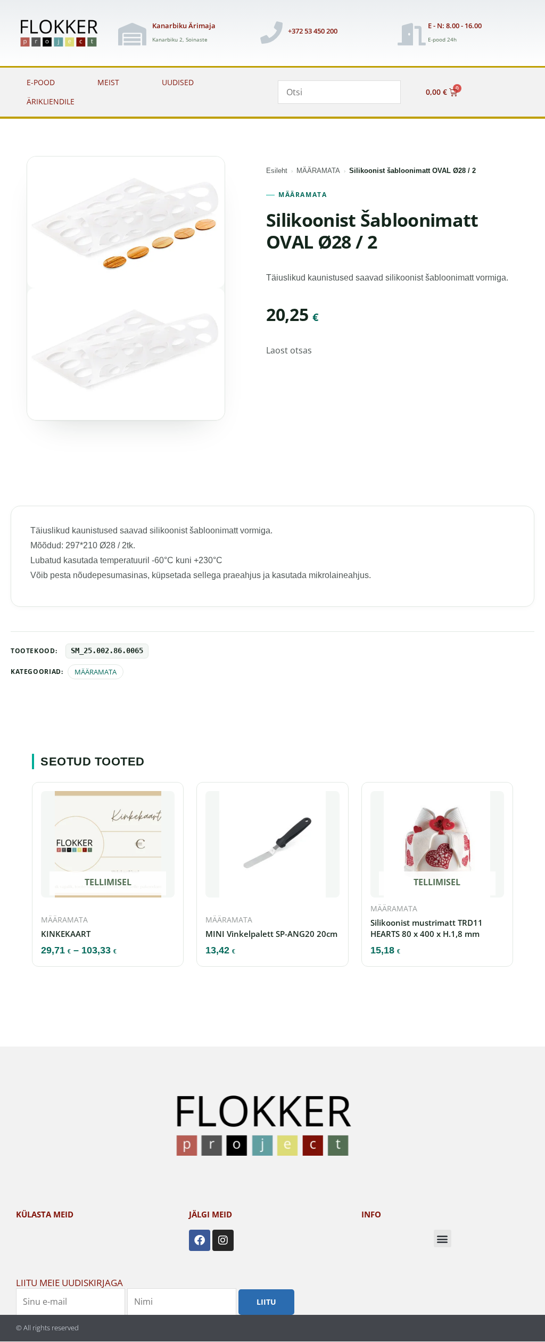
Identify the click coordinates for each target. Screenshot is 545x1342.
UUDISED (178, 82)
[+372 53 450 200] (271, 32)
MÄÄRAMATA (318, 171)
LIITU (266, 1302)
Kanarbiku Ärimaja (184, 25)
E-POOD (41, 82)
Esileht (276, 171)
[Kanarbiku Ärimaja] (132, 34)
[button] (442, 1238)
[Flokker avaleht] (63, 34)
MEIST (108, 82)
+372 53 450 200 (312, 31)
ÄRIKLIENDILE (51, 101)
